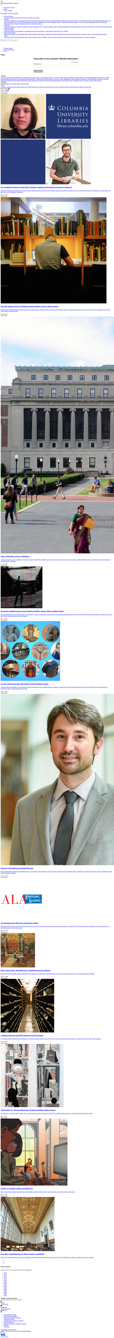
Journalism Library (56, 22)
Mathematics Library (94, 22)
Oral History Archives (102, 79)
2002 (83, 87)
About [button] (5, 35)
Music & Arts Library (81, 79)
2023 (20, 87)
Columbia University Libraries (76, 77)
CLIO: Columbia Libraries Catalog (48, 26)
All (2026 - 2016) (5, 87)
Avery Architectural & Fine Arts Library (25, 20)
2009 (62, 87)
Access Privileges (19, 31)
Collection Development (64, 26)
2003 (80, 87)
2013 (50, 87)
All (1, 77)
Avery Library (6, 77)
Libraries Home (8, 48)
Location (3, 76)
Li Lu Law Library (84, 22)
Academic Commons (21, 26)
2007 (68, 87)
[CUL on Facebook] (1, 1312)
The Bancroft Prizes (9, 1319)
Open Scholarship (91, 79)
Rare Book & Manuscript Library (23, 80)
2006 (71, 87)
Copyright (6, 1326)
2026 (11, 87)
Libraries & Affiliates (9, 20)
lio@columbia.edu (5, 1309)
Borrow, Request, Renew (37, 31)
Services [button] (8, 16)
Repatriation (108, 26)
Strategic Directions (70, 37)
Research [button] (9, 32)
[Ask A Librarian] (1, 4)
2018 (35, 87)
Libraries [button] (6, 19)
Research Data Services (74, 34)
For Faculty (23, 17)
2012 (53, 87)
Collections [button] (7, 25)
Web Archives (97, 80)
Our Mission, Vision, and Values (49, 37)
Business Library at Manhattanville (91, 20)
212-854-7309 (4, 1304)
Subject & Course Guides (88, 34)
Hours (5, 9)
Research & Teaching (9, 34)
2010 (59, 87)
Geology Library (101, 77)
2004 (77, 87)
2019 (32, 87)
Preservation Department (7, 80)
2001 (86, 87)
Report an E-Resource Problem (12, 1317)
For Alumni (16, 17)
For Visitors (36, 17)
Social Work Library (36, 23)
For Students (29, 17)
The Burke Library (78, 80)
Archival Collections (33, 26)
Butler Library (104, 20)
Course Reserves (49, 31)
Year (2, 85)
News (38, 37)
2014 (47, 87)
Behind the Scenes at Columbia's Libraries (15, 1323)
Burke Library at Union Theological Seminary (49, 20)
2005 (74, 87)
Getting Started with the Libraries (36, 34)
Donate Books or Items (10, 1314)
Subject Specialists (9, 28)
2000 (89, 87)
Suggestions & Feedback (10, 1316)
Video (18, 84)
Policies (60, 37)
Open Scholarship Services (61, 34)
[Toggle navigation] (2, 1)
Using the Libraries (9, 31)
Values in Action (24, 84)
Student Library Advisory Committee (85, 37)
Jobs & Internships (19, 37)
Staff (63, 37)
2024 (17, 87)
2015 (44, 87)
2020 (29, 87)
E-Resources (84, 26)
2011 (56, 87)
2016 (41, 87)
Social (14, 84)
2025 (14, 87)
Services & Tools (8, 17)
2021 (26, 87)
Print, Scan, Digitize (62, 31)
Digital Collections (76, 26)
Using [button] (9, 29)
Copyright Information (22, 34)
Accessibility (27, 31)
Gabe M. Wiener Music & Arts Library (27, 22)
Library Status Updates (31, 37)
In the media (6, 84)
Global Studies (49, 34)
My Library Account (9, 7)
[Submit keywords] (2, 40)
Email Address (38, 64)
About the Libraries (9, 37)
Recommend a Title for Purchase (96, 26)
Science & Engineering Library (23, 23)
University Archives (88, 80)
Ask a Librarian (8, 10)
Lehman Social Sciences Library (69, 22)
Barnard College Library (16, 77)
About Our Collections (10, 26)
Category (3, 82)
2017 (38, 87)
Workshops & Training (101, 34)
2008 (65, 87)
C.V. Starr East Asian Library (60, 77)
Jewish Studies (22, 79)
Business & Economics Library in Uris (72, 20)
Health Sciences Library (44, 22)
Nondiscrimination (26, 1331)
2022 (23, 87)
